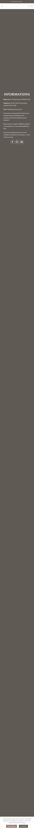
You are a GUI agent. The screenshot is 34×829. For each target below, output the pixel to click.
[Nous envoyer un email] (22, 142)
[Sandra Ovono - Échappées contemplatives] (17, 6)
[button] (2, 6)
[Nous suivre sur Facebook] (12, 142)
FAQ (20, 124)
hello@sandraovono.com (14, 109)
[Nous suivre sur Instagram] (17, 142)
